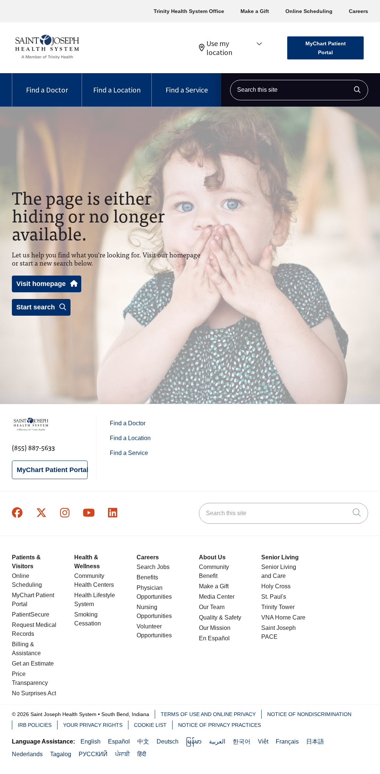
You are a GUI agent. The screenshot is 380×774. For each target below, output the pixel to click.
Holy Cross (276, 586)
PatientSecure (30, 614)
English (91, 741)
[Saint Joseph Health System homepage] (47, 59)
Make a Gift (254, 11)
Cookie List (150, 725)
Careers (358, 11)
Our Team (212, 607)
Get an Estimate (33, 663)
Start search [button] (35, 307)
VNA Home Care (283, 617)
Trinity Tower (278, 607)
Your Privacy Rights (92, 725)
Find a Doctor (47, 89)
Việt (263, 741)
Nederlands (27, 754)
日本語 (315, 741)
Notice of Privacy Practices (219, 725)
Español (119, 741)
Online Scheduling (308, 11)
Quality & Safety (220, 617)
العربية (217, 741)
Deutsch (167, 741)
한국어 (241, 741)
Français (287, 741)
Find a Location (117, 89)
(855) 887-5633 (33, 447)
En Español (214, 638)
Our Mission (214, 628)
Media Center (217, 596)
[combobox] (299, 90)
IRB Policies (35, 725)
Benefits (147, 577)
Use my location (219, 48)
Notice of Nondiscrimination (309, 714)
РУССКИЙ (93, 754)
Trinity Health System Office (189, 11)
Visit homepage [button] (41, 283)
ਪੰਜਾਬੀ (122, 754)
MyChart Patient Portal (325, 47)
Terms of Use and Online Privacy (208, 714)
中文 (143, 741)
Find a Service (187, 89)
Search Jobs (153, 567)
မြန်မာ (194, 741)
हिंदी (141, 754)
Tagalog (60, 754)
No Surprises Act (34, 693)
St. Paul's (273, 596)
